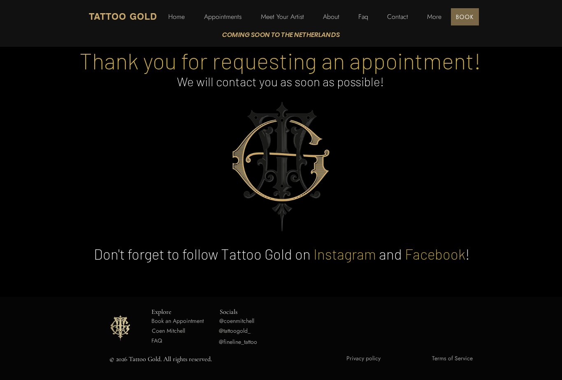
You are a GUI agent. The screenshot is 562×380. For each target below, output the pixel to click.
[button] (434, 16)
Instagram (345, 254)
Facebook (435, 254)
